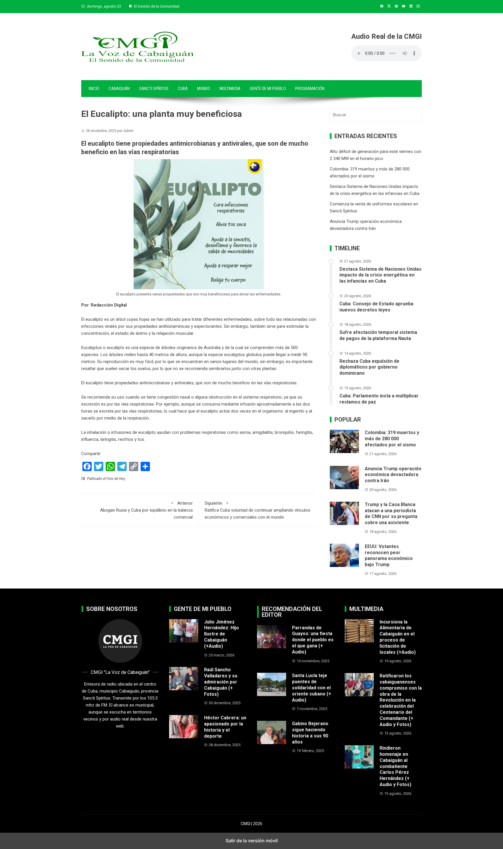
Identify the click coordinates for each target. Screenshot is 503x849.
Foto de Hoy (116, 479)
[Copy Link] (133, 466)
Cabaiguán (119, 88)
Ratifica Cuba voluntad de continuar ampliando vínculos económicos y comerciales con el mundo (257, 510)
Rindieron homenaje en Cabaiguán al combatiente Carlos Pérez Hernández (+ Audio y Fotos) (395, 766)
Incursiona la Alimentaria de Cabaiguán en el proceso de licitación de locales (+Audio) (398, 637)
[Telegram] (122, 466)
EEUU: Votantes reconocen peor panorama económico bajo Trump (389, 555)
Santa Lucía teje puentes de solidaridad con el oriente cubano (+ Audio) (311, 687)
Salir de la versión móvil (252, 840)
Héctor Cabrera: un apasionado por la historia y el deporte (225, 727)
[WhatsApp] (110, 466)
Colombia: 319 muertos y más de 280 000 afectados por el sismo (392, 439)
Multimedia (229, 88)
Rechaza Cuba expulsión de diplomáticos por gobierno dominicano (369, 367)
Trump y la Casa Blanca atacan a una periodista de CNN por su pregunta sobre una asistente (391, 513)
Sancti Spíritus (154, 88)
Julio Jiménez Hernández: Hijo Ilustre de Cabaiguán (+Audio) (221, 634)
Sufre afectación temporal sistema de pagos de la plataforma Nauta (378, 335)
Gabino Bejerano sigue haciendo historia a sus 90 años (310, 732)
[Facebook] (87, 466)
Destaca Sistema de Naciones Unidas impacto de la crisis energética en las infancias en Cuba (380, 275)
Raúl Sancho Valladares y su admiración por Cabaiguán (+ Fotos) (220, 682)
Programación (310, 88)
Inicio (94, 88)
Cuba (183, 88)
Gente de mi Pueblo (268, 88)
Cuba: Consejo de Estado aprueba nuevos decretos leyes (376, 307)
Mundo (203, 88)
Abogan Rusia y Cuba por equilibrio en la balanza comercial (146, 510)
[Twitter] (99, 466)
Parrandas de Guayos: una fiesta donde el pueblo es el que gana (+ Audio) (313, 640)
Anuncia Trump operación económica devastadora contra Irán (393, 475)
